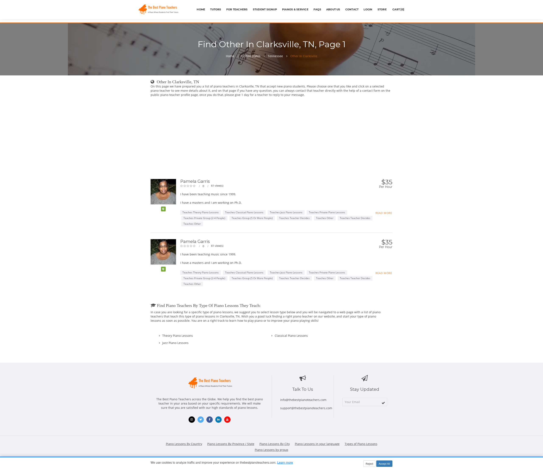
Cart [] (398, 9)
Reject (369, 463)
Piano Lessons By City (274, 444)
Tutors (215, 9)
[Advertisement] (271, 131)
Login (368, 9)
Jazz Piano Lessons (175, 343)
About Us (333, 9)
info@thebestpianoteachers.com (303, 400)
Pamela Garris (195, 181)
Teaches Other (324, 218)
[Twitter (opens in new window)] (200, 419)
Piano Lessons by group (271, 450)
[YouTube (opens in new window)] (227, 419)
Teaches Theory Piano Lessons (200, 212)
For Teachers (237, 9)
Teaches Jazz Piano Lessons (286, 212)
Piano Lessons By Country (184, 444)
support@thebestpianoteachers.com (306, 408)
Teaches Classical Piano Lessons (244, 212)
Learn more (285, 462)
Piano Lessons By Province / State (230, 444)
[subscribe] (383, 403)
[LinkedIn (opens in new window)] (218, 419)
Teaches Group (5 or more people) (252, 218)
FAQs (317, 9)
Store (382, 9)
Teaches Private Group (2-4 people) (204, 218)
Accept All (384, 463)
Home (201, 9)
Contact (352, 9)
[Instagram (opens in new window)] (192, 419)
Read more (383, 213)
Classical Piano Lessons (291, 335)
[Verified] (163, 209)
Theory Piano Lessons (177, 335)
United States (250, 56)
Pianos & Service (295, 9)
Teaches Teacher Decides (294, 218)
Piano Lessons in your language (317, 444)
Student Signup (265, 9)
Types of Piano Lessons (361, 444)
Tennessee (275, 56)
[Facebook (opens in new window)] (209, 419)
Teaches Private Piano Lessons (327, 212)
